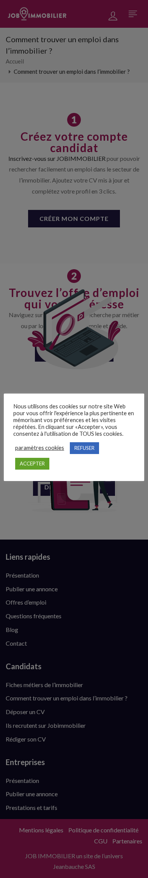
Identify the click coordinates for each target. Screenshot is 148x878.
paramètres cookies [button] (39, 448)
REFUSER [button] (84, 448)
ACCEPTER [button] (32, 463)
